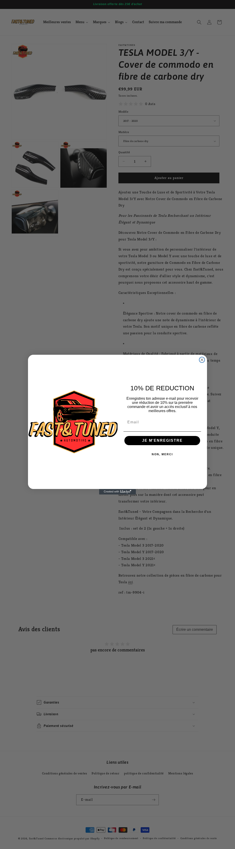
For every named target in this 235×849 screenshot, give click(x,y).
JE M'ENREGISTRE (162, 440)
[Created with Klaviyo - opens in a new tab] (117, 491)
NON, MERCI (162, 454)
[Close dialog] (202, 360)
